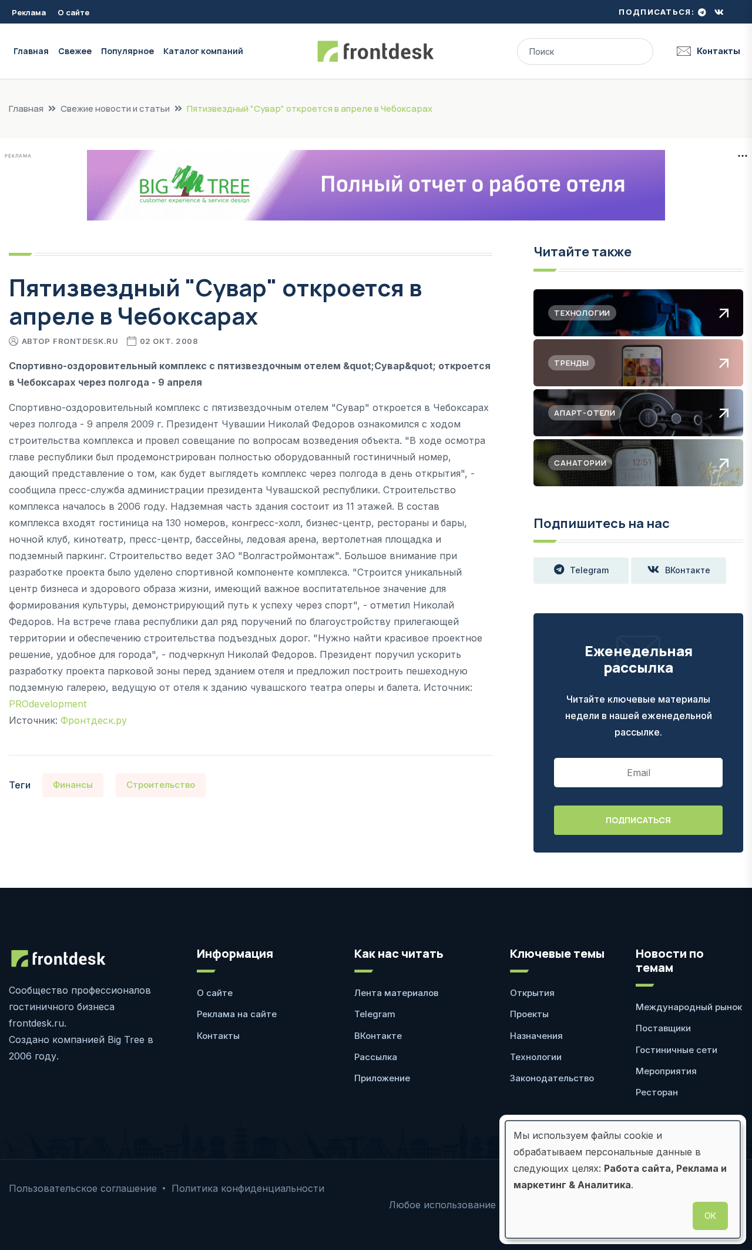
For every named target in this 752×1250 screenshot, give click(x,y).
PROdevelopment (47, 704)
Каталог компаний (203, 50)
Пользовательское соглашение (83, 1188)
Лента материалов (396, 992)
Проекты (529, 1014)
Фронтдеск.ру (94, 720)
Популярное (127, 50)
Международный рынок (689, 1006)
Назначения (536, 1035)
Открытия (532, 992)
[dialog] (622, 1179)
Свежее (75, 50)
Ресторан (657, 1092)
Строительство (160, 784)
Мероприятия (666, 1071)
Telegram (589, 570)
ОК (710, 1216)
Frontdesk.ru (85, 341)
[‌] (702, 12)
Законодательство (552, 1078)
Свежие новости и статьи (115, 108)
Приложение (382, 1078)
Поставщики (663, 1028)
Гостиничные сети (676, 1049)
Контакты (718, 51)
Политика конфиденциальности (248, 1188)
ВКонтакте (687, 570)
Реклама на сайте (237, 1014)
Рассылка (375, 1056)
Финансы (73, 784)
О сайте (73, 12)
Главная (31, 50)
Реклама (29, 12)
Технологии (536, 1056)
